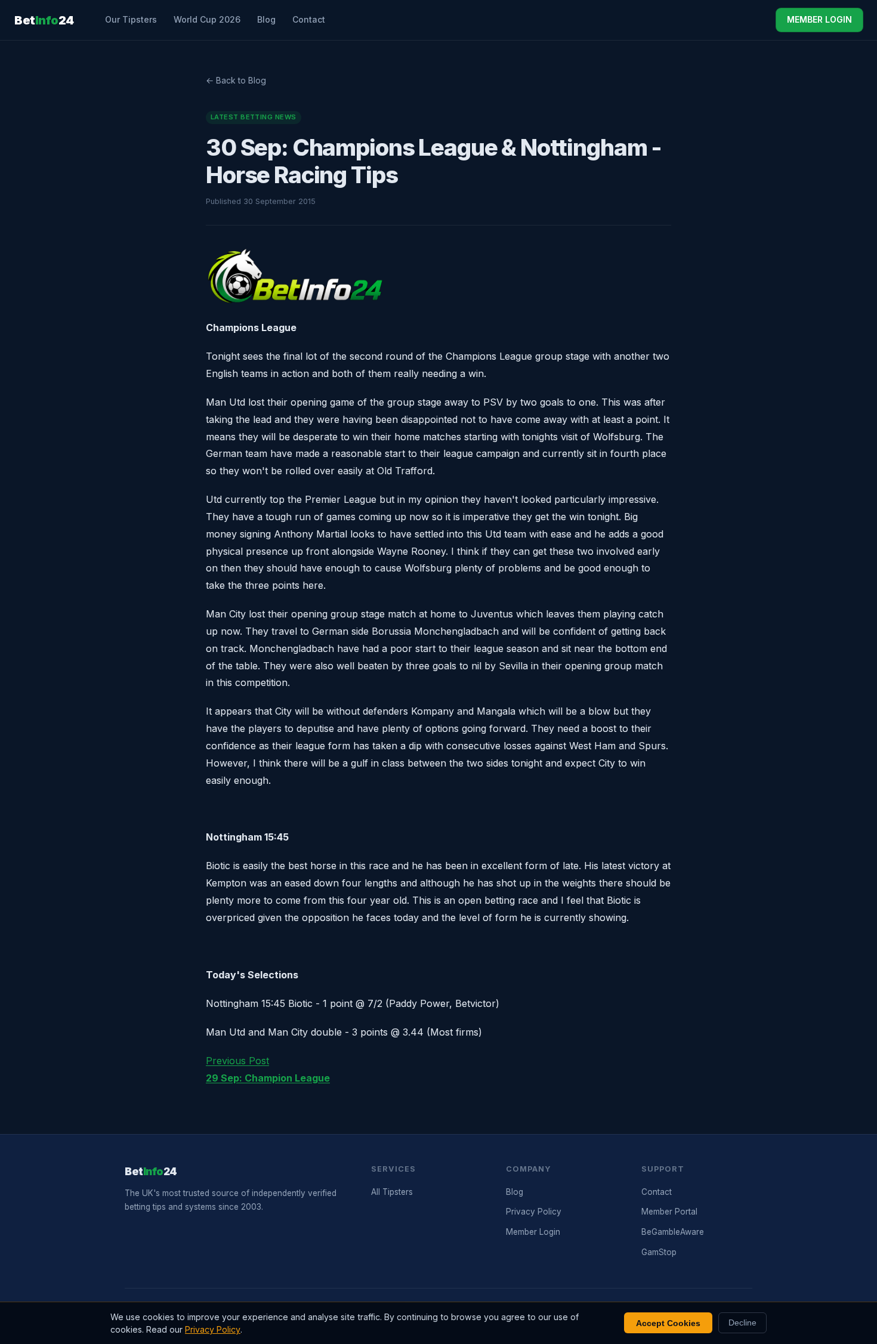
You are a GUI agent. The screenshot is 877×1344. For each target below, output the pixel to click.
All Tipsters (392, 1192)
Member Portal (669, 1211)
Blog (266, 19)
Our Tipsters (131, 19)
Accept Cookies (668, 1323)
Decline (742, 1322)
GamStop (659, 1252)
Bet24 (44, 20)
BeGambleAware (672, 1232)
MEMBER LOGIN (819, 19)
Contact (308, 19)
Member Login (533, 1232)
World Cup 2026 (207, 19)
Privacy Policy (533, 1211)
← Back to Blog (236, 80)
